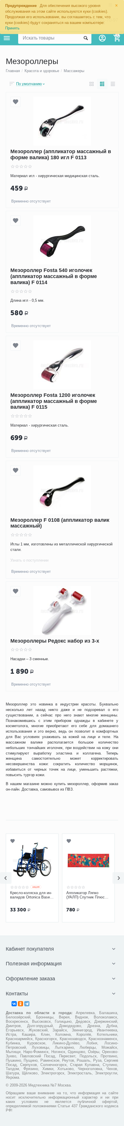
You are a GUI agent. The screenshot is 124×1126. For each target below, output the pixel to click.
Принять (12, 28)
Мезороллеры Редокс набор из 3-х (54, 641)
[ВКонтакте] (14, 1003)
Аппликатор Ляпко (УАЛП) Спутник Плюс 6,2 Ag (85, 895)
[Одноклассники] (20, 1003)
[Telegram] (26, 1003)
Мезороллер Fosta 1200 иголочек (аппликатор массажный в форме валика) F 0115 (53, 401)
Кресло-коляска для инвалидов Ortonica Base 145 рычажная (31, 895)
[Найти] (85, 38)
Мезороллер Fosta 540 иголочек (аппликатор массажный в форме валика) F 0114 (53, 276)
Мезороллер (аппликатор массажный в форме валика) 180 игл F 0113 (60, 154)
